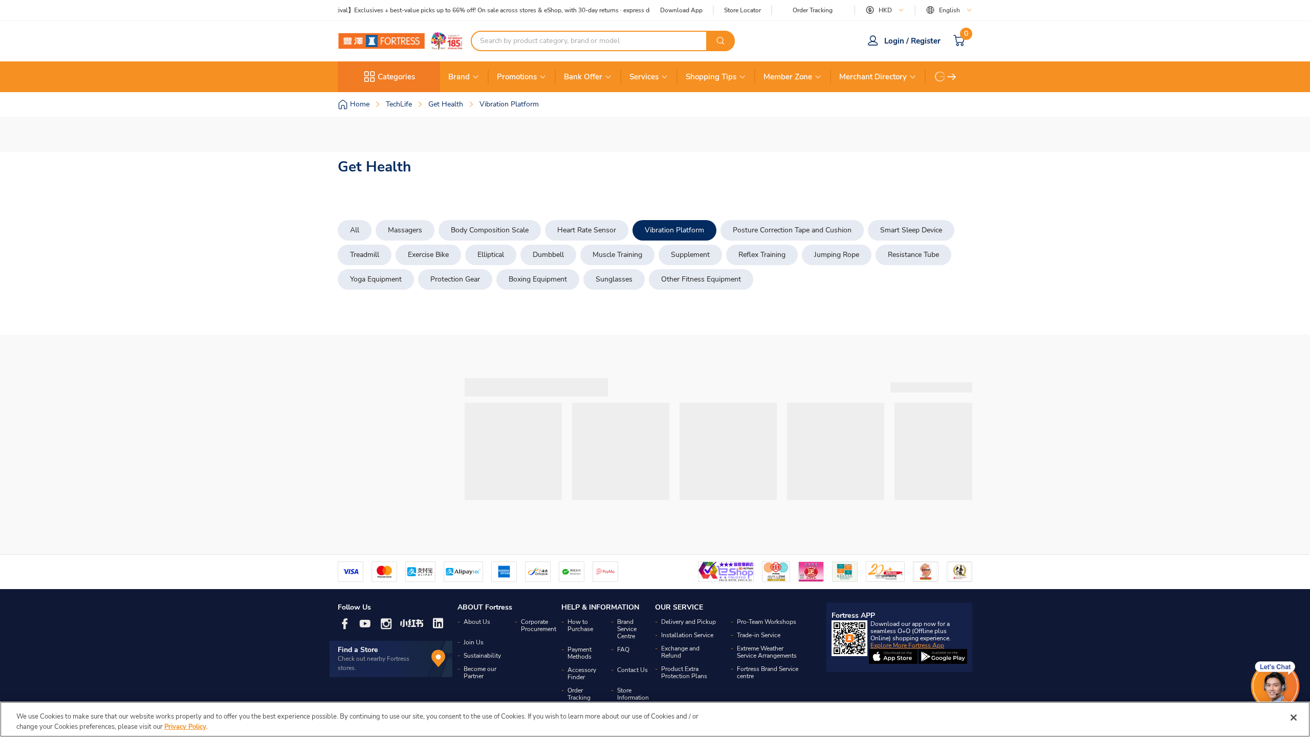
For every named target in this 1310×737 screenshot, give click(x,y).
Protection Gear (455, 279)
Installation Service (687, 635)
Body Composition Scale (490, 230)
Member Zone (787, 77)
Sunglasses (614, 279)
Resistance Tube (913, 254)
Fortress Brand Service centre (767, 672)
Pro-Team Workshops (766, 622)
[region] (655, 719)
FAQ (623, 649)
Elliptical (490, 254)
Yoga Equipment (376, 279)
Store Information (633, 694)
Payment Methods (579, 653)
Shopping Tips (711, 77)
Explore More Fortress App (907, 645)
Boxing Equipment (538, 279)
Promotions (517, 77)
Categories (396, 77)
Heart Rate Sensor (586, 230)
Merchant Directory (873, 77)
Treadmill (364, 254)
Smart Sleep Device (911, 230)
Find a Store (358, 650)
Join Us (474, 642)
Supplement (690, 254)
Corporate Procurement (538, 625)
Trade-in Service (758, 635)
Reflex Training (761, 254)
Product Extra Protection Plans (684, 672)
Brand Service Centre (627, 629)
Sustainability (482, 656)
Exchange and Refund (680, 652)
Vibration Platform (674, 230)
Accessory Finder (581, 673)
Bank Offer (583, 77)
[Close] (1293, 717)
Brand (459, 77)
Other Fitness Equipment (701, 279)
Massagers (405, 230)
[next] (951, 76)
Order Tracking (813, 10)
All (354, 230)
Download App (681, 10)
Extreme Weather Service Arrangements (767, 652)
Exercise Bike (428, 254)
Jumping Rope (836, 254)
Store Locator (742, 10)
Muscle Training (617, 254)
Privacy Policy (185, 726)
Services (644, 77)
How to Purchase (580, 625)
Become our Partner (480, 672)
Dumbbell (548, 254)
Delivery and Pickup (688, 622)
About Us (477, 622)
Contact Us (632, 670)
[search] (720, 41)
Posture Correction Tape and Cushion (792, 230)
